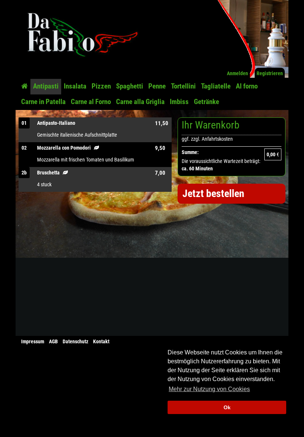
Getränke (206, 101)
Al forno (247, 86)
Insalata (75, 86)
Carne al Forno (91, 101)
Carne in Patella (43, 101)
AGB (53, 341)
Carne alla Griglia (140, 101)
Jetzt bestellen (213, 193)
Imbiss (179, 101)
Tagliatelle (216, 86)
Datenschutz (75, 341)
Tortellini (183, 86)
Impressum (32, 341)
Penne (157, 86)
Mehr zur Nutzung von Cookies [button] (209, 389)
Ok (227, 407)
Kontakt (101, 341)
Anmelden (237, 73)
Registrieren (270, 73)
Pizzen (101, 86)
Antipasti (46, 86)
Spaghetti (129, 86)
